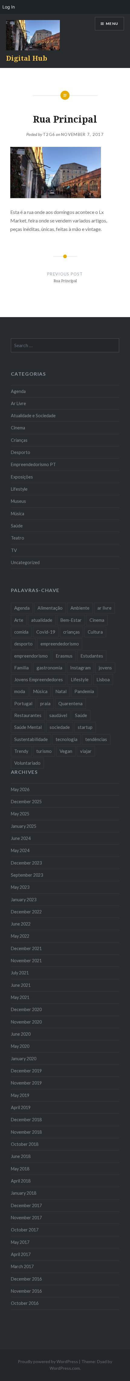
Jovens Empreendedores (38, 679)
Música (17, 513)
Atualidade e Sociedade (33, 415)
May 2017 (20, 1242)
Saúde (17, 525)
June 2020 (21, 1034)
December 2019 (26, 1070)
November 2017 (26, 1217)
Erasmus (64, 655)
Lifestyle (19, 489)
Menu (112, 23)
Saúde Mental (28, 727)
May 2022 (20, 936)
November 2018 (26, 1132)
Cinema (18, 427)
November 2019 (26, 1082)
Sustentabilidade (31, 739)
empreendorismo (31, 655)
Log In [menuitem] (8, 6)
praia (45, 703)
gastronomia (49, 667)
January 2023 (23, 899)
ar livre (104, 608)
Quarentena (70, 703)
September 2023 (27, 875)
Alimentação (50, 608)
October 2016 (24, 1303)
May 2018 (20, 1168)
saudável (58, 715)
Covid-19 (45, 632)
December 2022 (26, 911)
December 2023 (26, 862)
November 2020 (26, 1021)
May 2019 (20, 1095)
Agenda (18, 391)
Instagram (80, 667)
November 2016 (26, 1291)
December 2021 (26, 948)
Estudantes (91, 655)
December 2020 (26, 1009)
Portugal (23, 703)
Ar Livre (18, 403)
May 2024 (20, 850)
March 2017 (22, 1266)
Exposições (22, 476)
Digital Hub (26, 58)
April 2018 (21, 1180)
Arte (18, 620)
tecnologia (66, 739)
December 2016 (26, 1278)
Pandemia (84, 691)
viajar (86, 751)
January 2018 (23, 1193)
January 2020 (23, 1058)
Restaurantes (27, 715)
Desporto (20, 452)
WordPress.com (65, 1368)
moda (19, 691)
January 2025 (23, 826)
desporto (23, 643)
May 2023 (20, 887)
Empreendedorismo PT (33, 464)
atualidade (41, 620)
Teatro (17, 537)
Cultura (95, 632)
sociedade (60, 727)
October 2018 (24, 1144)
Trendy (21, 751)
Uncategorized (25, 562)
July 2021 (20, 972)
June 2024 (21, 838)
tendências (96, 739)
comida (21, 632)
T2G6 (49, 134)
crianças (71, 632)
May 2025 (20, 813)
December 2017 (26, 1205)
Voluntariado (27, 763)
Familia (21, 667)
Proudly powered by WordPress (48, 1361)
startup (85, 727)
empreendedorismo (60, 643)
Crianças (19, 440)
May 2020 (20, 1046)
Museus (18, 501)
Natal (61, 691)
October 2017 (24, 1229)
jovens (105, 667)
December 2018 (26, 1119)
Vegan (66, 751)
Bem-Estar (71, 620)
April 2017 (21, 1254)
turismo (44, 751)
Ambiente (79, 608)
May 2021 (20, 997)
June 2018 (21, 1156)
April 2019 (21, 1107)
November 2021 (26, 960)
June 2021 (21, 985)
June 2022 (21, 923)
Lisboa (103, 679)
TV (14, 550)
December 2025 (26, 801)
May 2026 (20, 789)
